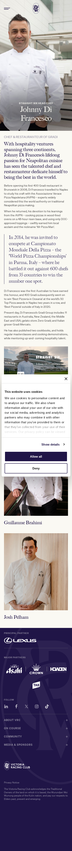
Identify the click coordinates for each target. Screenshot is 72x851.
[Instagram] (37, 707)
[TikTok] (47, 707)
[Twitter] (26, 707)
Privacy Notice (11, 782)
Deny (36, 468)
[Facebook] (16, 707)
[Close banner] (66, 378)
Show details (50, 444)
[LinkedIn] (6, 707)
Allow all (36, 456)
